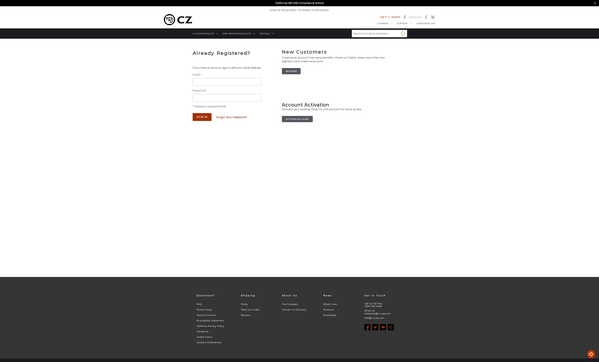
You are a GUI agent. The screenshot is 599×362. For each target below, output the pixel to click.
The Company (290, 304)
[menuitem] (205, 33)
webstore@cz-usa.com (377, 313)
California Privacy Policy (210, 326)
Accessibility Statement (210, 320)
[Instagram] (391, 327)
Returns (245, 315)
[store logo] (178, 19)
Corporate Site (425, 23)
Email (197, 74)
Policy (244, 304)
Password (199, 90)
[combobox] (379, 33)
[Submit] (401, 32)
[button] (432, 17)
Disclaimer (203, 331)
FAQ (199, 304)
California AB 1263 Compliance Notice (299, 3)
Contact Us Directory (294, 309)
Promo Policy (204, 309)
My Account (415, 17)
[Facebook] (367, 327)
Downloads (329, 315)
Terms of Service (206, 315)
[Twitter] (375, 327)
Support (402, 23)
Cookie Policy (204, 337)
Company (383, 23)
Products (328, 309)
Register (396, 17)
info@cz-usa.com (374, 318)
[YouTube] (383, 327)
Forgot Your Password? (231, 117)
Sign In (383, 17)
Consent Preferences (209, 342)
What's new (330, 304)
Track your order (250, 309)
